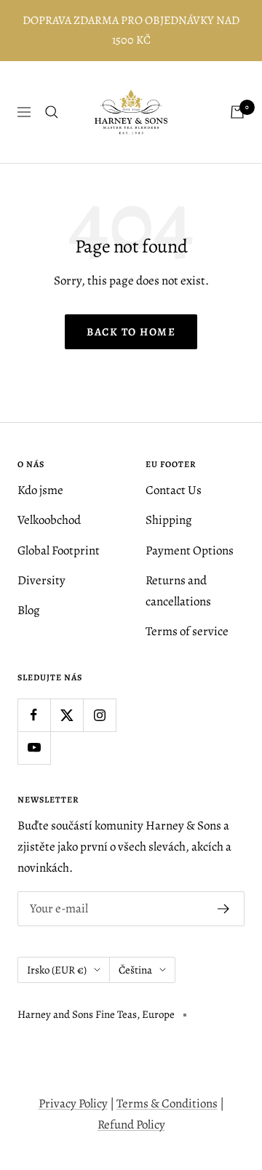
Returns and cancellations (178, 591)
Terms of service (187, 631)
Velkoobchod (49, 520)
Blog (28, 610)
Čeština (135, 970)
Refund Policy (131, 1124)
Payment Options (190, 550)
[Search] (51, 112)
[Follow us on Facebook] (33, 715)
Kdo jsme (40, 490)
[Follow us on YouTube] (33, 747)
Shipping (169, 520)
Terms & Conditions (167, 1103)
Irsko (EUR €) (57, 970)
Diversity (41, 580)
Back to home (131, 332)
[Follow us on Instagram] (99, 715)
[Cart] (237, 112)
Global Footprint (58, 550)
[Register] (224, 909)
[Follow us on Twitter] (66, 715)
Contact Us (174, 490)
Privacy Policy (73, 1103)
